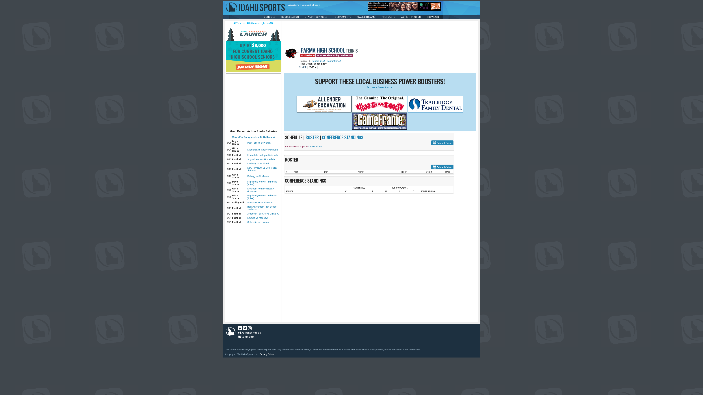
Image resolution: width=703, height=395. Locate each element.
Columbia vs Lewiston (258, 222)
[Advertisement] (253, 99)
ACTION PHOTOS (411, 17)
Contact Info (333, 61)
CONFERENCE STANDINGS (342, 137)
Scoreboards (290, 17)
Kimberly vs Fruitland (258, 163)
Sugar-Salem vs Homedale (261, 159)
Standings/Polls (316, 17)
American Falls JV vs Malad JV (263, 213)
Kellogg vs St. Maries (258, 176)
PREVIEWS (433, 17)
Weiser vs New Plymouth (260, 202)
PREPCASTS (388, 17)
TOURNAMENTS (342, 17)
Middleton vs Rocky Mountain (262, 149)
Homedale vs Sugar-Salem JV (262, 155)
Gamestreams (366, 17)
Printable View (444, 143)
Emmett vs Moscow (257, 218)
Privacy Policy (267, 354)
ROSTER (312, 137)
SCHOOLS (269, 17)
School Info (318, 61)
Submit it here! (315, 146)
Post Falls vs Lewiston (259, 142)
